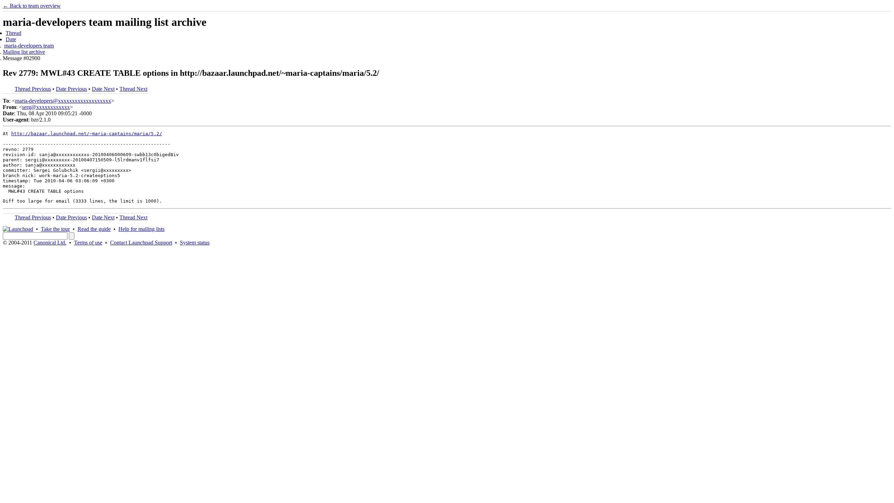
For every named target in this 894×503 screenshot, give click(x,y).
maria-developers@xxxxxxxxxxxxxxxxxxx (63, 101)
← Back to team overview (32, 6)
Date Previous (71, 89)
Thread (13, 33)
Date (11, 39)
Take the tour (55, 229)
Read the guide (94, 229)
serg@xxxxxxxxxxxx (46, 107)
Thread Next (133, 89)
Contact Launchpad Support (141, 243)
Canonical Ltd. (50, 243)
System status (195, 243)
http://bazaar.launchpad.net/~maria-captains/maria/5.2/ (86, 133)
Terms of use (88, 243)
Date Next (103, 89)
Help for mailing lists (141, 229)
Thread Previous (33, 89)
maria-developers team (29, 46)
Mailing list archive (24, 52)
